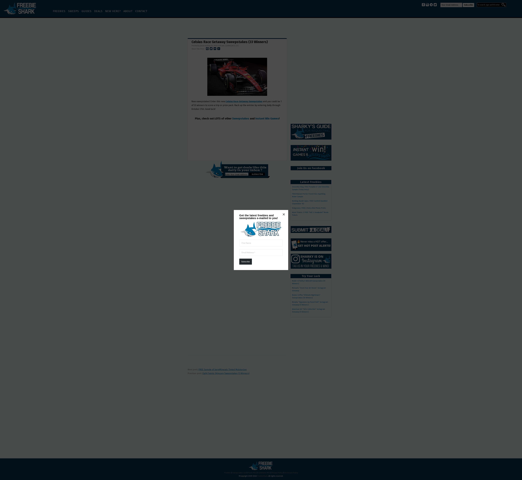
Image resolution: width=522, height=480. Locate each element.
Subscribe (245, 262)
